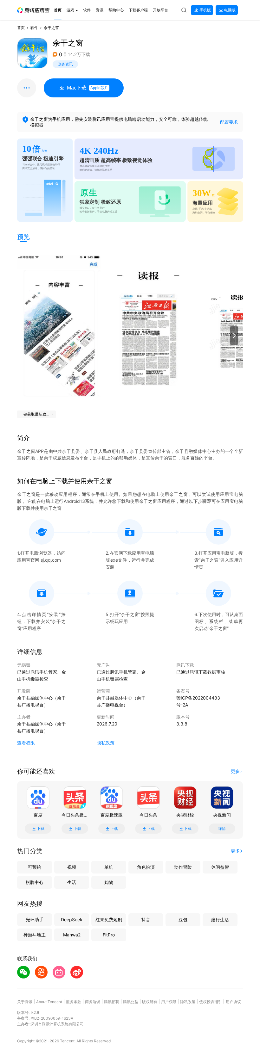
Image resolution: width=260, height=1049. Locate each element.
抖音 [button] (145, 919)
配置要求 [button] (229, 122)
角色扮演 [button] (146, 867)
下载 (40, 828)
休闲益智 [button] (220, 867)
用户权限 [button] (168, 1001)
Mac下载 (87, 87)
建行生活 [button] (220, 919)
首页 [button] (21, 27)
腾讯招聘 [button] (111, 1001)
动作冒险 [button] (183, 867)
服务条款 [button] (73, 1001)
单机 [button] (108, 867)
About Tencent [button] (49, 1001)
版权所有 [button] (149, 1001)
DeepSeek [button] (71, 919)
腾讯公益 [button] (130, 1001)
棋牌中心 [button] (34, 882)
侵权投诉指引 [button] (210, 1001)
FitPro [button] (109, 934)
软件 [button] (34, 27)
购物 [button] (108, 882)
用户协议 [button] (233, 1001)
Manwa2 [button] (72, 934)
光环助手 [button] (34, 919)
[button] (33, 10)
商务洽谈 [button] (92, 1001)
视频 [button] (71, 867)
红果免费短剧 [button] (108, 919)
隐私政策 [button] (105, 742)
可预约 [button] (34, 867)
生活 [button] (71, 882)
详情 (222, 828)
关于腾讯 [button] (24, 1001)
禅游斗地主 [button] (34, 934)
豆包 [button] (183, 919)
